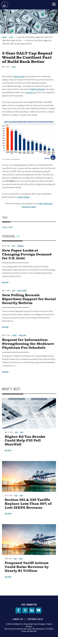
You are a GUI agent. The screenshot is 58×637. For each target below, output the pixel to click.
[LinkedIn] (32, 610)
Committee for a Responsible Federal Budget (4, 4)
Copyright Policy (35, 619)
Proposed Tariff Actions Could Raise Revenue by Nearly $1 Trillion (27, 567)
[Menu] (54, 4)
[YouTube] (38, 610)
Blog (16, 432)
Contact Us (18, 619)
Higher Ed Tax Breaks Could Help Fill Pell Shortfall (25, 441)
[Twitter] (25, 610)
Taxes (21, 432)
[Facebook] (18, 610)
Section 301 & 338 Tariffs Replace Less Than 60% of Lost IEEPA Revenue (28, 504)
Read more (5, 372)
